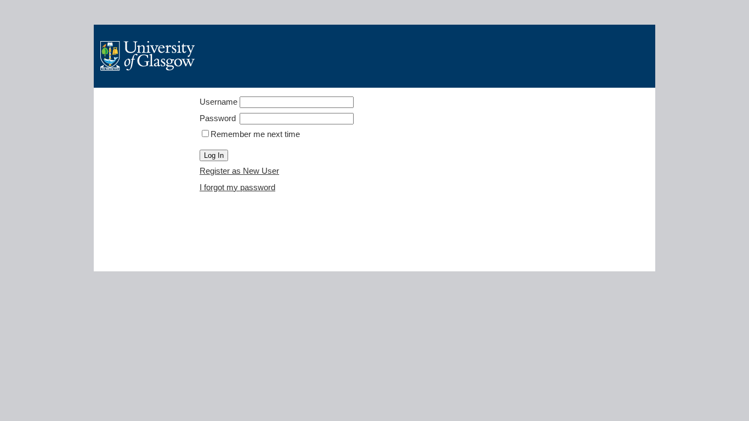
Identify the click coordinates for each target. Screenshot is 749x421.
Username (218, 101)
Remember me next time (255, 134)
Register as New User (239, 170)
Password (218, 118)
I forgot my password (237, 187)
